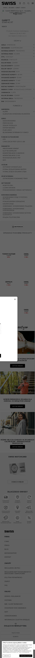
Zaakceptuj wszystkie (25, 655)
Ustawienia (6, 655)
